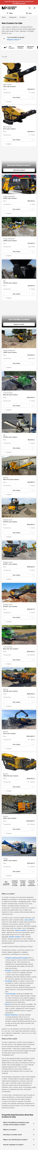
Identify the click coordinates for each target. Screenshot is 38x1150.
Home (4, 17)
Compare (8, 101)
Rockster (8, 970)
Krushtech (9, 981)
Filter (11, 13)
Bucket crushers (15, 937)
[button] (19, 83)
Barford (8, 1004)
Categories (12, 17)
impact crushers (20, 930)
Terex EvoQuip (10, 994)
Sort (30, 13)
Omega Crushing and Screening (16, 958)
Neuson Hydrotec (11, 1015)
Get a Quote (16, 97)
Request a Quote (13, 39)
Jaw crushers (29, 920)
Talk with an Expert (19, 170)
